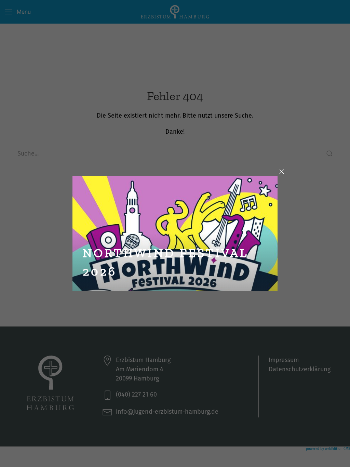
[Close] (282, 172)
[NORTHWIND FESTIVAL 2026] (175, 232)
